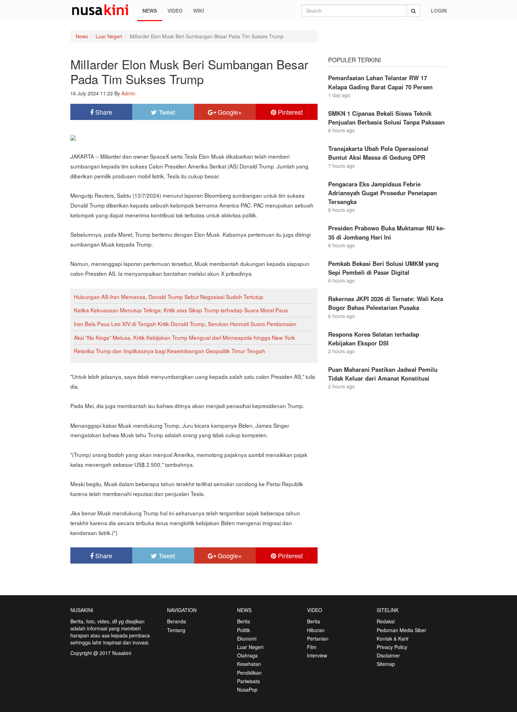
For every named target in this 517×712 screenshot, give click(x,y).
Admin (128, 93)
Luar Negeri (109, 36)
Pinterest (289, 111)
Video (175, 10)
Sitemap (386, 663)
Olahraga (247, 655)
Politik (243, 630)
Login (439, 10)
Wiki (198, 10)
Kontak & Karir (393, 638)
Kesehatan (249, 663)
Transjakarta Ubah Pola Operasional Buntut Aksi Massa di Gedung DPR (378, 152)
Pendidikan (249, 672)
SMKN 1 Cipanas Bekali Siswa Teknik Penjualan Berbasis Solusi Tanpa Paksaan (386, 117)
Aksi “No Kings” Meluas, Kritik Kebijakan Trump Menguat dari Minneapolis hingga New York (184, 337)
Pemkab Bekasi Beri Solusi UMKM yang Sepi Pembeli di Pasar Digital (383, 267)
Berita (243, 621)
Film (312, 646)
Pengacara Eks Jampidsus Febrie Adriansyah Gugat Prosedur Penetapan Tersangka (382, 193)
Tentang (176, 630)
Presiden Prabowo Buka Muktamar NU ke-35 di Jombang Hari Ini (386, 232)
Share (103, 111)
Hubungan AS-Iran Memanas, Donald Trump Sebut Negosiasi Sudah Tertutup (168, 296)
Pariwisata (248, 681)
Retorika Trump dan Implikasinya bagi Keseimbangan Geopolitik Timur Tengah (169, 351)
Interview (317, 655)
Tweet (166, 111)
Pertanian (317, 638)
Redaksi (386, 621)
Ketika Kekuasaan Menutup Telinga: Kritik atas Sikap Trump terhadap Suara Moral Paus (181, 310)
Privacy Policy (392, 646)
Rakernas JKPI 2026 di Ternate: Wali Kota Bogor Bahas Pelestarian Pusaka (385, 303)
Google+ (229, 111)
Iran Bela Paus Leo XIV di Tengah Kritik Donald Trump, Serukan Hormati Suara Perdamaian (185, 324)
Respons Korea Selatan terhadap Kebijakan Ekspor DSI (373, 338)
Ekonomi (246, 638)
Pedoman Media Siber (401, 630)
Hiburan (316, 630)
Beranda (176, 621)
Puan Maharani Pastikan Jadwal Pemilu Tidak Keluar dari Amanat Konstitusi (383, 373)
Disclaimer (388, 655)
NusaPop (247, 689)
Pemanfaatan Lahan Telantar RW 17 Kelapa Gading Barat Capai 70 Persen (380, 82)
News (149, 10)
